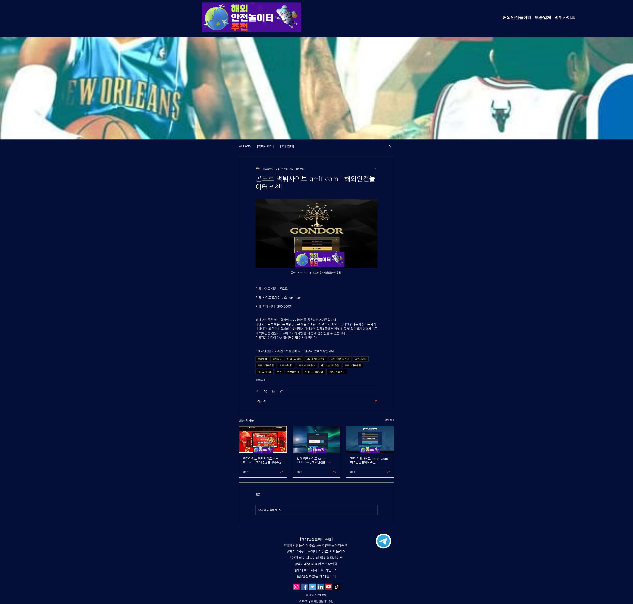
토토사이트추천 (266, 365)
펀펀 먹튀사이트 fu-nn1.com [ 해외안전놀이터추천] (370, 460)
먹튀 (279, 371)
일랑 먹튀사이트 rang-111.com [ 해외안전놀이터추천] (315, 460)
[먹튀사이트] (265, 146)
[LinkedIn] (320, 587)
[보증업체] (287, 146)
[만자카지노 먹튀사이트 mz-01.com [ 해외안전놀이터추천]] (263, 439)
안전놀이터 (293, 371)
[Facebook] (304, 587)
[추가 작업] (375, 169)
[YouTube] (328, 587)
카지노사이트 (264, 371)
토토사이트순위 (353, 365)
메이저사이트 (294, 359)
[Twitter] (312, 587)
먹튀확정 (277, 359)
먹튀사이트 (360, 359)
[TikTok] (336, 587)
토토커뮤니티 (286, 365)
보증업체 (262, 359)
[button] (389, 146)
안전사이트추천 (337, 371)
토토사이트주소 (307, 365)
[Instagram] (296, 587)
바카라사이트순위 (313, 371)
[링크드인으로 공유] (273, 391)
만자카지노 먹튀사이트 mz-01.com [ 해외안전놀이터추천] (263, 460)
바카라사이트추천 (316, 359)
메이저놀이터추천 (330, 365)
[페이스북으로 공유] (257, 391)
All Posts (245, 146)
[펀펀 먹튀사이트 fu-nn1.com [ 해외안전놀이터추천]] (370, 439)
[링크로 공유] (281, 391)
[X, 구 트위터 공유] (265, 391)
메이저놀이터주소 (340, 359)
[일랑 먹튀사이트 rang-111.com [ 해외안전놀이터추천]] (316, 439)
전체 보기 (389, 420)
